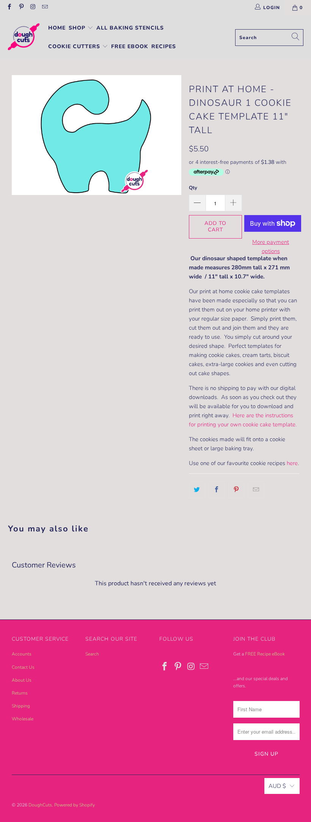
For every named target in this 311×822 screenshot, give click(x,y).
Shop (78, 27)
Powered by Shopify (74, 805)
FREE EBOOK (129, 46)
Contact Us (23, 667)
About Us (21, 680)
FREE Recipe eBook (265, 654)
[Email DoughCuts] (44, 8)
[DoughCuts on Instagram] (33, 8)
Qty (193, 187)
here (292, 463)
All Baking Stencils (130, 27)
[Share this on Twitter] (197, 489)
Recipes (163, 46)
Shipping (21, 706)
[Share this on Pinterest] (236, 489)
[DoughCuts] (24, 37)
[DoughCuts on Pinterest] (20, 8)
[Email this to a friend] (256, 489)
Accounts (21, 654)
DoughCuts (40, 805)
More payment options (270, 246)
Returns (20, 693)
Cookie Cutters (75, 46)
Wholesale (22, 719)
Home (57, 27)
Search (92, 654)
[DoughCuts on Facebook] (9, 8)
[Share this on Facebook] (217, 489)
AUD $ (277, 786)
